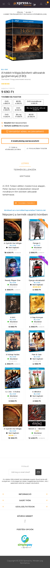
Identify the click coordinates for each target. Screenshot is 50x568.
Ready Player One (12, 280)
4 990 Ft (18, 102)
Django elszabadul (37, 280)
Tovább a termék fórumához (27, 203)
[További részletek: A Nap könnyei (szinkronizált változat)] (37, 304)
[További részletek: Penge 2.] (37, 230)
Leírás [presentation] (25, 163)
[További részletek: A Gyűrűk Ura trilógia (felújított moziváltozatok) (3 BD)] (12, 415)
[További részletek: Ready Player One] (12, 267)
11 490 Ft (6, 116)
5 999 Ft (6, 109)
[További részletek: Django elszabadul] (37, 267)
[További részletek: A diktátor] (37, 378)
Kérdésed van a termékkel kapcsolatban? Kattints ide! (25, 210)
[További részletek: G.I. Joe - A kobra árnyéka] (12, 378)
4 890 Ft (6, 102)
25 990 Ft (31, 116)
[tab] (25, 163)
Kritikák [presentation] (25, 176)
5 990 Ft (34, 102)
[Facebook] (25, 521)
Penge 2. (37, 243)
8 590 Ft (18, 109)
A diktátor (36, 392)
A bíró (12, 317)
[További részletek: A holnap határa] (12, 341)
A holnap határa (12, 354)
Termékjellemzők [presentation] (25, 169)
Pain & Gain (37, 354)
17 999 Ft (18, 116)
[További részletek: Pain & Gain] (37, 341)
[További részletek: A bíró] (12, 304)
